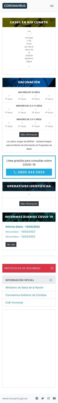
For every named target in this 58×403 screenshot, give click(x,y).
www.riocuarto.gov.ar (15, 398)
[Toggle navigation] (52, 6)
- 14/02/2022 (23, 226)
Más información (29, 134)
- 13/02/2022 (20, 231)
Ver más (11, 244)
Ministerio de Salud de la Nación (24, 287)
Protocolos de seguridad (22, 268)
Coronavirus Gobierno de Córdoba (26, 295)
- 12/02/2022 (20, 236)
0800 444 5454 (31, 172)
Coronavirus (15, 6)
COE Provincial (14, 302)
